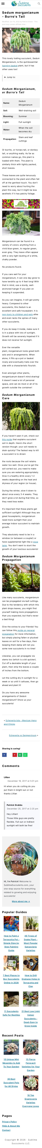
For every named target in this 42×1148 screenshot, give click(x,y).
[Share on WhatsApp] (25, 755)
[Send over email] (20, 755)
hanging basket (10, 65)
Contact (6, 1130)
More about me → (21, 901)
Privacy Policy (9, 1121)
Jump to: (11, 77)
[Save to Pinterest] (15, 755)
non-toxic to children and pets (17, 314)
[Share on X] (9, 755)
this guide (7, 439)
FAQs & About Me (11, 1126)
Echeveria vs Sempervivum (22, 735)
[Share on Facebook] (4, 755)
